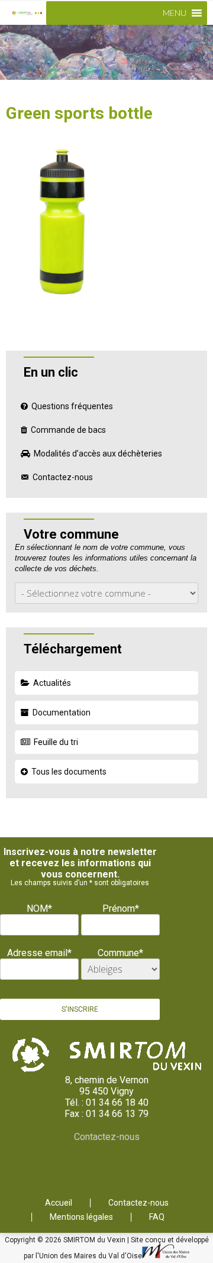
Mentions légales (81, 1217)
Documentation (62, 712)
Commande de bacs (68, 430)
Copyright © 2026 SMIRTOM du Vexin (66, 1240)
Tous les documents (68, 771)
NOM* (39, 908)
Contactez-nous (63, 477)
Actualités (52, 683)
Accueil (58, 1203)
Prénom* (120, 908)
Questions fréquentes (72, 406)
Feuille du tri (56, 742)
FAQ (156, 1217)
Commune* (120, 952)
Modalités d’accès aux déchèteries (98, 453)
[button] (174, 13)
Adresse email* (39, 952)
